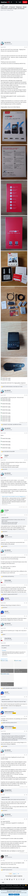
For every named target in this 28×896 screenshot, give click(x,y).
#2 (26, 395)
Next (14, 873)
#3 (26, 433)
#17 (26, 754)
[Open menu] (11, 2)
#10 (26, 602)
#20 (26, 860)
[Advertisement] (14, 26)
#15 (26, 716)
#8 (26, 555)
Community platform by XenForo (11, 887)
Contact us (3, 885)
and (8, 576)
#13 (26, 643)
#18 (26, 794)
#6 (26, 514)
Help (20, 885)
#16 (26, 731)
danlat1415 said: (5, 645)
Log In (20, 2)
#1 (26, 47)
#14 (26, 696)
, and (9, 451)
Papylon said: (4, 517)
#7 (26, 540)
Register (25, 2)
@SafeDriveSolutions (5, 571)
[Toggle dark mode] (16, 2)
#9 (26, 585)
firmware (4, 650)
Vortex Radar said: (5, 733)
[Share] (25, 47)
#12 (26, 628)
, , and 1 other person (12, 688)
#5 (26, 477)
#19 (26, 819)
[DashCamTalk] (5, 2)
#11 (26, 616)
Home (23, 885)
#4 (26, 460)
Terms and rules (9, 885)
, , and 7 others (13, 386)
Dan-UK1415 (4, 10)
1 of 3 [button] (10, 873)
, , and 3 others (12, 424)
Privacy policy (15, 885)
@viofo (14, 62)
